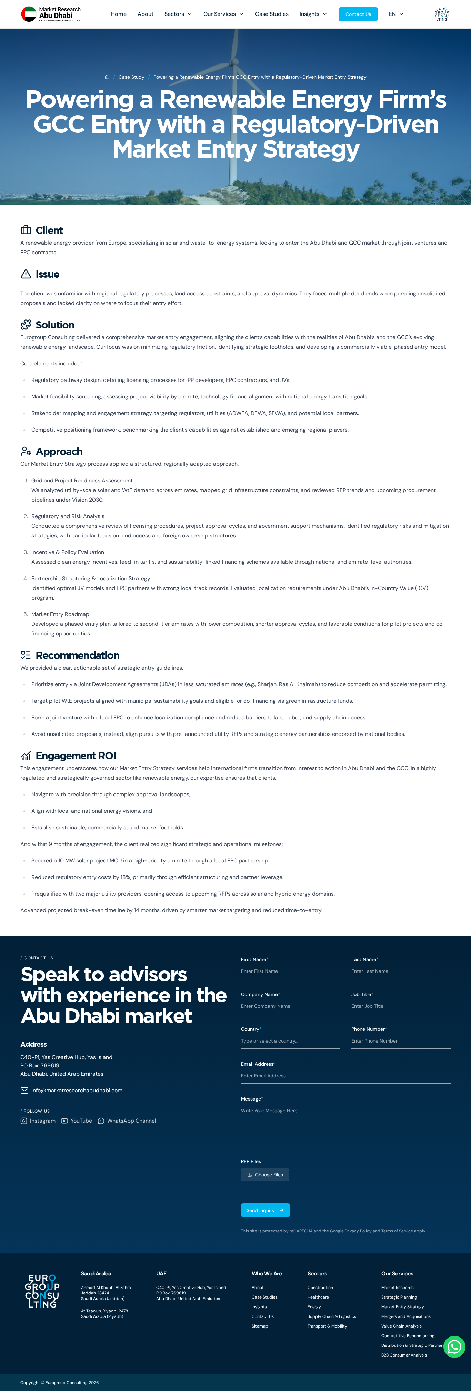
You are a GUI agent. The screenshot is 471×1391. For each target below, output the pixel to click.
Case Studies (272, 14)
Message (252, 1099)
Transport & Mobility (327, 1326)
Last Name (365, 959)
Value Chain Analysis (401, 1326)
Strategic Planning (399, 1297)
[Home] (107, 77)
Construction (320, 1287)
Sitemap (260, 1326)
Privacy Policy (358, 1231)
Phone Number (369, 1029)
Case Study (131, 77)
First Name (255, 959)
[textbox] (346, 1124)
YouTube (81, 1120)
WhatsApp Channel (131, 1120)
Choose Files (269, 1175)
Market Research (397, 1287)
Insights (309, 14)
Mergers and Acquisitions (406, 1316)
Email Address (258, 1064)
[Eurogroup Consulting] (51, 14)
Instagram (43, 1120)
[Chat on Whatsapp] (454, 1347)
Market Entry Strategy (402, 1307)
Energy (314, 1307)
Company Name (260, 994)
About (145, 14)
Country (251, 1029)
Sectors (174, 14)
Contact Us (358, 14)
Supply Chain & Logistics (332, 1316)
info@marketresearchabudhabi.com (76, 1090)
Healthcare (318, 1297)
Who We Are (267, 1273)
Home (119, 14)
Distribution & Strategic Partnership (416, 1345)
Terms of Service (397, 1231)
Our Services (219, 14)
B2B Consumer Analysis (404, 1355)
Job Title (362, 994)
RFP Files (251, 1161)
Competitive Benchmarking (407, 1336)
